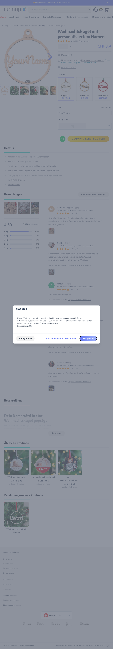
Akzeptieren (88, 338)
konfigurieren (25, 338)
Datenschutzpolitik (24, 326)
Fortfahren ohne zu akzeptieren (61, 338)
